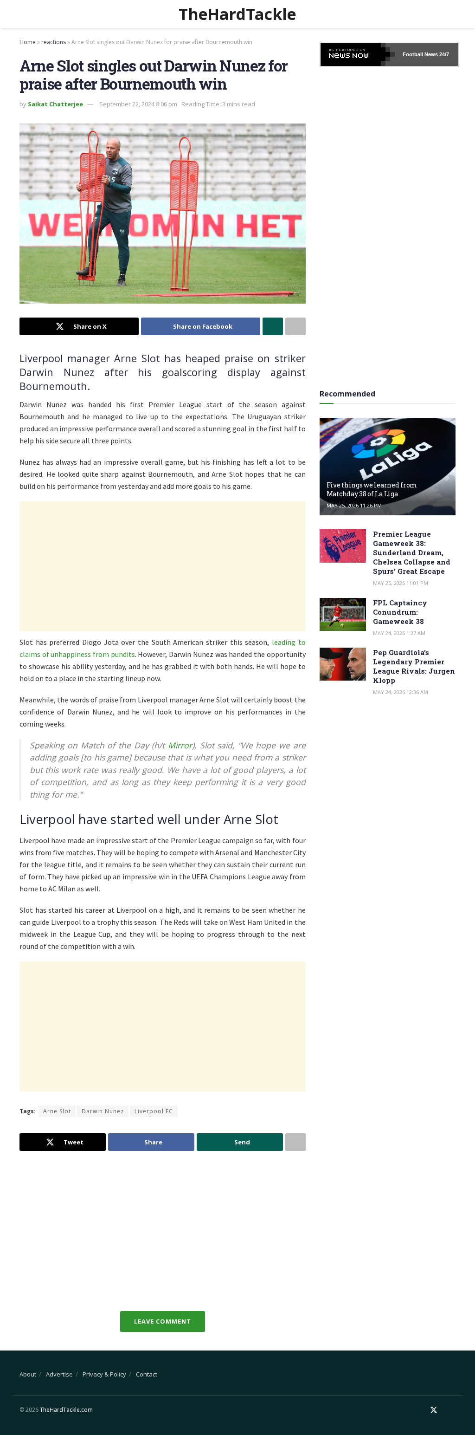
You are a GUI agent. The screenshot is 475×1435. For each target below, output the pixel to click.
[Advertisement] (162, 566)
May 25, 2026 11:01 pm (400, 582)
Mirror (180, 745)
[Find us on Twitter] (433, 1410)
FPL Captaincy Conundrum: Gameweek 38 (400, 612)
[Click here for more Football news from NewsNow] (358, 54)
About (27, 1374)
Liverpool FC (154, 1111)
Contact (146, 1374)
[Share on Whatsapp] (273, 326)
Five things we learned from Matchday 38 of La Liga (372, 489)
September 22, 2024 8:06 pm (138, 104)
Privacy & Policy (104, 1374)
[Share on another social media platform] (295, 326)
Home (27, 42)
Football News (420, 54)
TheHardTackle (237, 14)
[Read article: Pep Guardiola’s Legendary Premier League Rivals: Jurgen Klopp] (343, 664)
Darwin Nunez (103, 1111)
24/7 (443, 54)
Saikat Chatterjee (55, 104)
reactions (53, 42)
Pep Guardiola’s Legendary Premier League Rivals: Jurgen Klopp (414, 666)
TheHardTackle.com (66, 1410)
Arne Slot (57, 1111)
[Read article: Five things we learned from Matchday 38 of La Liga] (388, 466)
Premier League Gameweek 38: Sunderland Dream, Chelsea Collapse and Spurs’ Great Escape (411, 552)
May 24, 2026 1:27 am (399, 633)
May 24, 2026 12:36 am (400, 691)
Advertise (59, 1374)
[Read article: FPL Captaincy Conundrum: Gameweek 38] (343, 614)
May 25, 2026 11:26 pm (354, 505)
